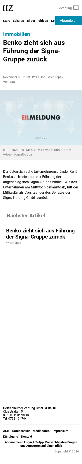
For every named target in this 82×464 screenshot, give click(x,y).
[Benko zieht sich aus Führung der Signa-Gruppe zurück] (41, 223)
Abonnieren (68, 21)
